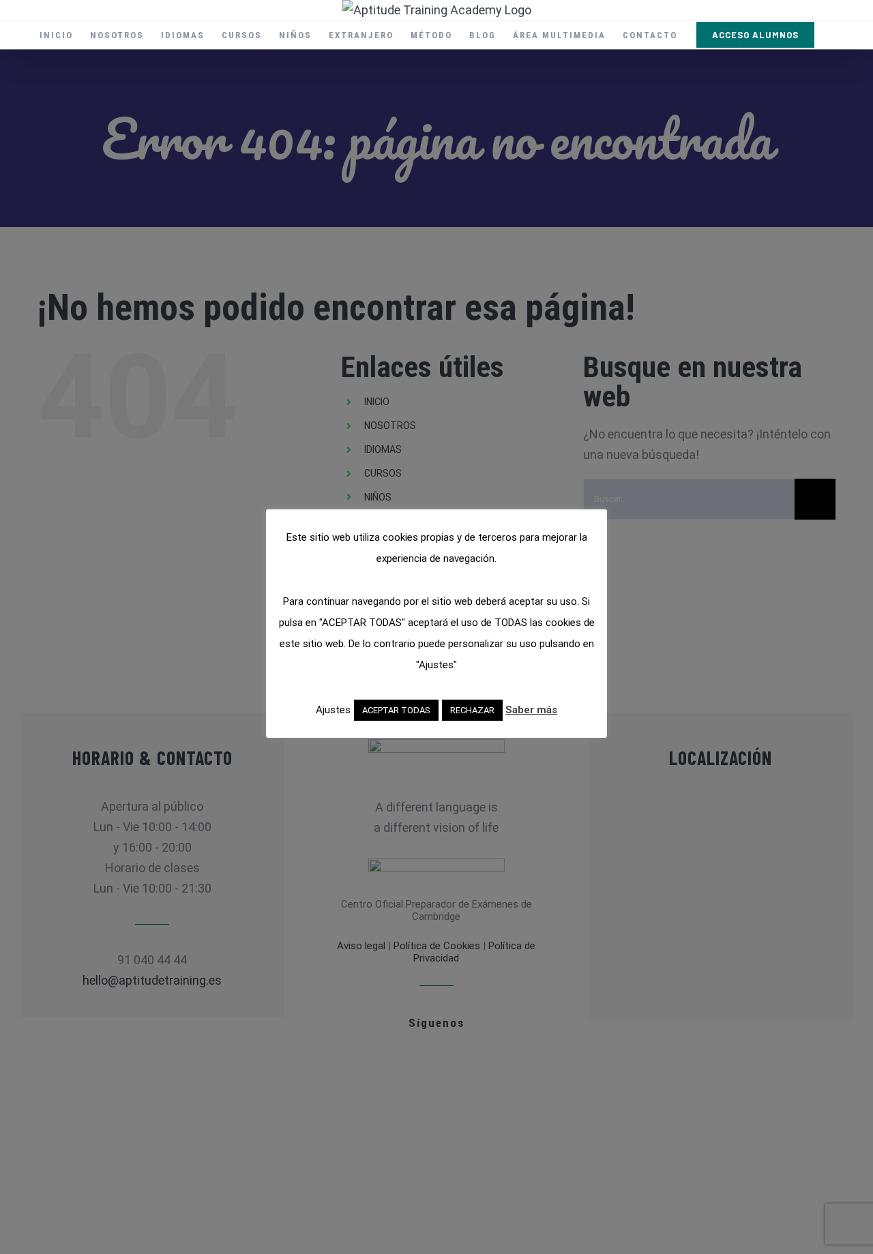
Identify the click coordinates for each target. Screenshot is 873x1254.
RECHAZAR (472, 710)
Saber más (531, 710)
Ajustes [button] (333, 710)
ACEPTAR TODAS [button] (396, 710)
